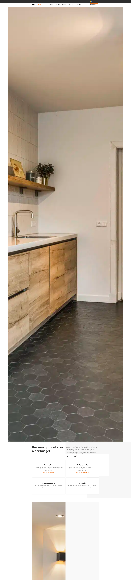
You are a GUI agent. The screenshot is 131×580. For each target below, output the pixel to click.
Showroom (64, 4)
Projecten (58, 4)
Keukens (50, 4)
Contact (78, 4)
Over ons (71, 4)
